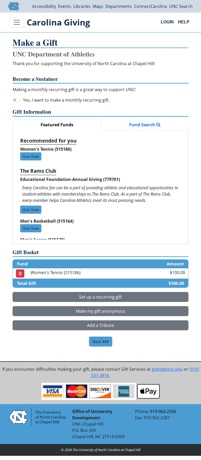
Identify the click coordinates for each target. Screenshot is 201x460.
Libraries (82, 6)
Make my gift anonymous (100, 311)
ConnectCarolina (150, 6)
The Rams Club (38, 170)
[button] (20, 273)
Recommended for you (48, 140)
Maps (98, 6)
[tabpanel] (100, 186)
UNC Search (181, 6)
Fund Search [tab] (142, 125)
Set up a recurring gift (100, 297)
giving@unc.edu (167, 369)
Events (64, 6)
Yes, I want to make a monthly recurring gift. (66, 100)
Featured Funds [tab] (57, 125)
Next (97, 341)
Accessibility (44, 6)
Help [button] (183, 22)
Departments (118, 6)
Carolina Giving (58, 22)
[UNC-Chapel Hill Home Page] (13, 6)
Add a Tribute (100, 325)
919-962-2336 (163, 411)
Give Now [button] (31, 156)
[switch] (17, 100)
